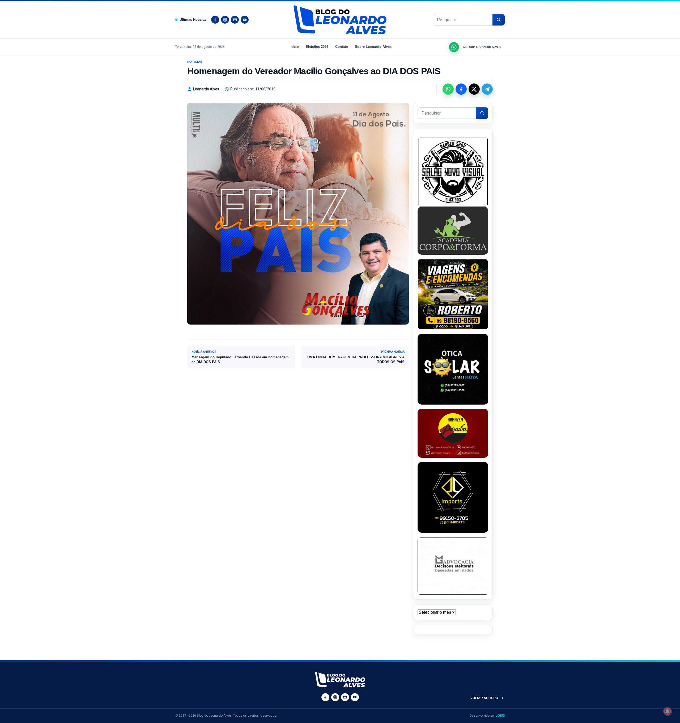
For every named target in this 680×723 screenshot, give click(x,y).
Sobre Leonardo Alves (373, 47)
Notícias (194, 61)
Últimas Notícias (193, 20)
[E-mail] (235, 20)
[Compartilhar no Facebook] (461, 89)
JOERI (500, 715)
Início (294, 47)
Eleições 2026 (317, 47)
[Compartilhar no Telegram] (487, 89)
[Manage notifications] (667, 711)
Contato (341, 47)
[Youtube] (245, 20)
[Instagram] (225, 20)
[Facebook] (215, 20)
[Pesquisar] (498, 20)
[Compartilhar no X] (474, 89)
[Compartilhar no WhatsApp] (448, 89)
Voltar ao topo (484, 698)
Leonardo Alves (206, 89)
